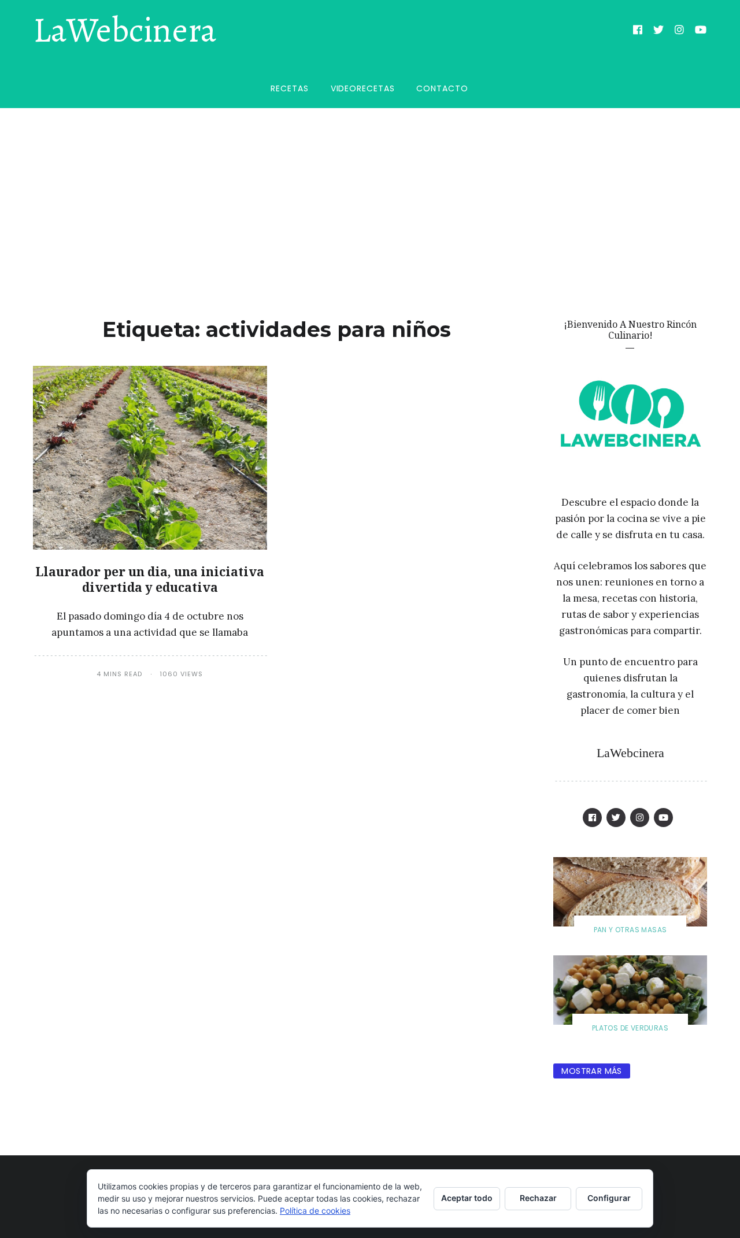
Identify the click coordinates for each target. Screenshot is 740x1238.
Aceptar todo (467, 1198)
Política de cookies (315, 1210)
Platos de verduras (630, 1028)
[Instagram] (679, 31)
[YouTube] (701, 31)
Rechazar (538, 1198)
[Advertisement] (370, 195)
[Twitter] (658, 31)
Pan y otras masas (630, 930)
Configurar (609, 1198)
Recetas (289, 88)
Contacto (442, 88)
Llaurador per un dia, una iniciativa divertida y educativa (149, 579)
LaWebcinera (124, 30)
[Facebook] (638, 31)
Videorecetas (363, 88)
